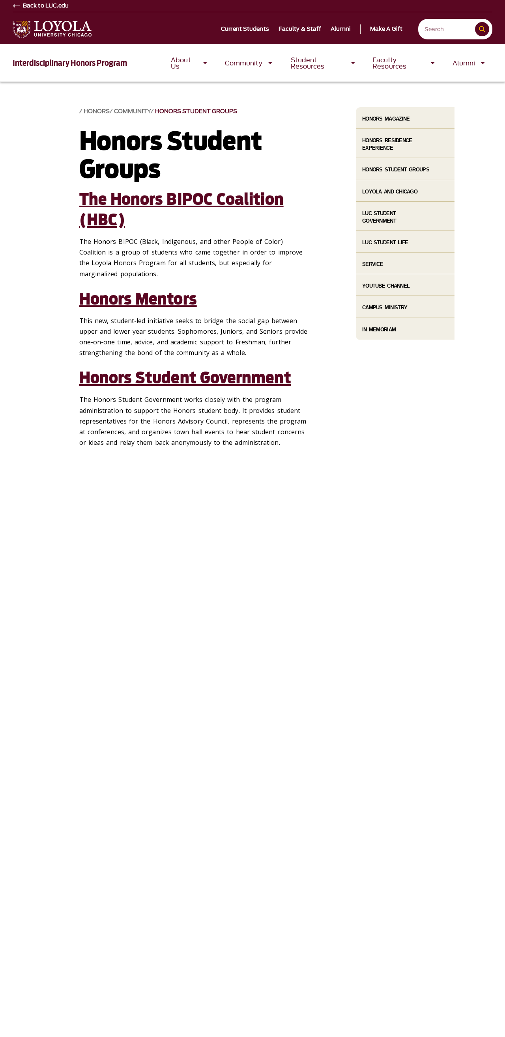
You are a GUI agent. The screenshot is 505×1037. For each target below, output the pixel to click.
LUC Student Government (379, 217)
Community (132, 111)
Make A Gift (386, 29)
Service (372, 264)
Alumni (341, 29)
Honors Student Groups (196, 111)
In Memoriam (379, 330)
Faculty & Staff (300, 29)
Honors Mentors (138, 299)
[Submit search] (482, 29)
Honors (97, 111)
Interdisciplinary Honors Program (70, 63)
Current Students (245, 29)
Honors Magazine (386, 119)
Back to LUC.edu (46, 6)
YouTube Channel (386, 286)
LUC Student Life (385, 242)
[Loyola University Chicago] (52, 29)
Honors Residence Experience (387, 144)
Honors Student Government (185, 377)
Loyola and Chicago (389, 192)
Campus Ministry (384, 307)
